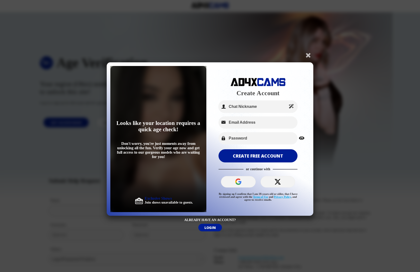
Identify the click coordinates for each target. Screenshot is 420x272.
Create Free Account (258, 156)
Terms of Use (260, 196)
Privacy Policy (282, 196)
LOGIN (210, 227)
